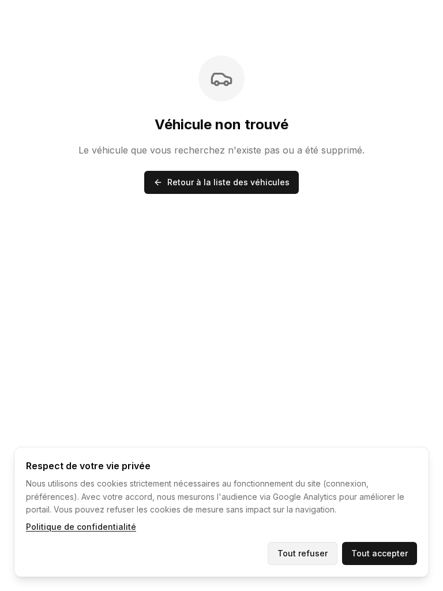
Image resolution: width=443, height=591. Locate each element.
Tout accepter (379, 553)
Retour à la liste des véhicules (228, 182)
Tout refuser (302, 553)
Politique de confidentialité (81, 527)
